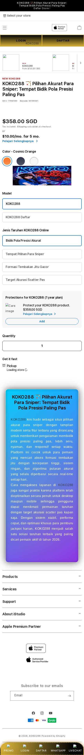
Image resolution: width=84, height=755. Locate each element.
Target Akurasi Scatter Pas (25, 280)
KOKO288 (13, 204)
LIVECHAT (75, 750)
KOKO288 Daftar (18, 217)
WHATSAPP (58, 750)
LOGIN (25, 750)
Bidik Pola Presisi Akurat (23, 240)
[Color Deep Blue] (20, 161)
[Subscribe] (69, 696)
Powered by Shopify (53, 736)
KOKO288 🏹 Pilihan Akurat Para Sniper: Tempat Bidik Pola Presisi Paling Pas (42, 6)
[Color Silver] (34, 161)
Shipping (22, 126)
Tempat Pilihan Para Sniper (25, 254)
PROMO (9, 750)
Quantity (8, 336)
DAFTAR (41, 750)
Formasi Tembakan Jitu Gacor (27, 267)
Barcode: (24, 101)
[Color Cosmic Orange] (7, 161)
